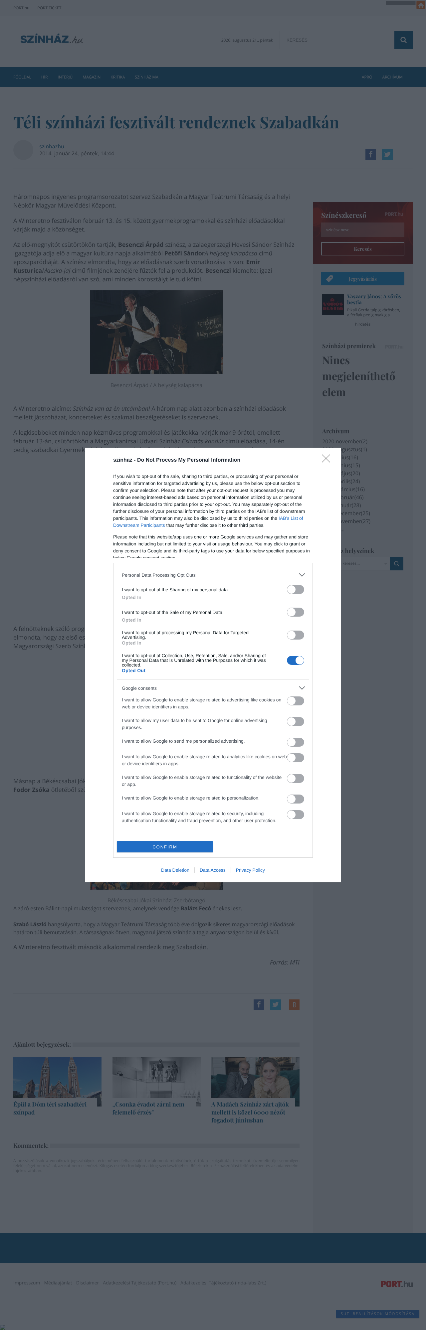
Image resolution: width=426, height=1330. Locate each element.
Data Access (213, 870)
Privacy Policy (250, 870)
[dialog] (213, 665)
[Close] (328, 460)
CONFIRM (164, 846)
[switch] (295, 589)
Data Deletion (175, 870)
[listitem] (213, 574)
